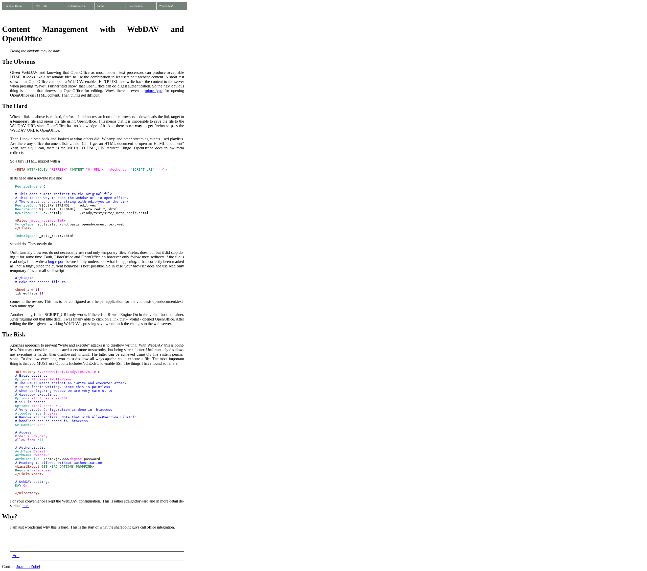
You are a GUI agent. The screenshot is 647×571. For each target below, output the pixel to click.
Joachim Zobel (28, 566)
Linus (100, 5)
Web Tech (41, 5)
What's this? (166, 5)
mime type (154, 90)
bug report (56, 261)
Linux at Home (13, 5)
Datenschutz (135, 5)
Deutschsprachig (76, 5)
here (25, 506)
